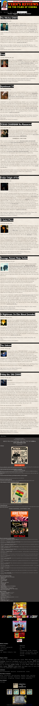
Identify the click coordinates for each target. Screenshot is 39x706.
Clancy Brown (6, 337)
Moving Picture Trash (17, 676)
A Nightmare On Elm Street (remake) (17, 314)
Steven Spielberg (27, 653)
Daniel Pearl (5, 170)
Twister (2, 598)
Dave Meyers (10, 45)
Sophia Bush (24, 46)
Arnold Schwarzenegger (23, 650)
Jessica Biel (10, 170)
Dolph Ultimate (23, 675)
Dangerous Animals (9, 551)
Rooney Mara (30, 337)
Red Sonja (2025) (3, 585)
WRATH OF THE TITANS (30, 265)
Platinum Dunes (9, 46)
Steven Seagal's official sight (30, 676)
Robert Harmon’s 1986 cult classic (19, 25)
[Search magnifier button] (26, 12)
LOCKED (20, 60)
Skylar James (3, 118)
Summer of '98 (30, 666)
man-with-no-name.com (3, 676)
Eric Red (19, 45)
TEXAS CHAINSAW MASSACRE (17, 142)
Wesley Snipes (22, 655)
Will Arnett (6, 308)
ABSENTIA (27, 199)
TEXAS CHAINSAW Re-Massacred (16, 124)
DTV (20, 647)
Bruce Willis (29, 650)
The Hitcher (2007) (9, 18)
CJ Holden (2, 546)
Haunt (1, 581)
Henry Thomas (31, 212)
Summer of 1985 (36, 666)
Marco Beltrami (20, 251)
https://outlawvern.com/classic (28, 704)
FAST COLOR (34, 196)
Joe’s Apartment (7, 567)
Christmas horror (9, 661)
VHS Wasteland (17, 678)
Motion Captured (10, 676)
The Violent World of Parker (21, 671)
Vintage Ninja (23, 678)
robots (20, 664)
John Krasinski (14, 251)
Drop (2, 54)
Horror (9, 49)
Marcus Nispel (23, 170)
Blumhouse (5, 78)
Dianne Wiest (24, 115)
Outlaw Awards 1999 (9, 647)
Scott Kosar (15, 171)
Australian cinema (17, 659)
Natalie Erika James (15, 116)
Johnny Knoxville (11, 306)
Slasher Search (17, 666)
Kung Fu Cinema (32, 675)
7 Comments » (15, 172)
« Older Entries (3, 436)
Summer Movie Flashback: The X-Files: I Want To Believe (9, 588)
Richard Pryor (23, 676)
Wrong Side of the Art (29, 678)
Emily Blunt (7, 251)
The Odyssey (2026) (3, 580)
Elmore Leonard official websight (5, 671)
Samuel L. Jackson (29, 664)
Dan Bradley (5, 306)
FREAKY (32, 63)
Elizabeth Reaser (18, 212)
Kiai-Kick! (27, 675)
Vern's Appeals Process (27, 171)
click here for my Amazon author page (19, 470)
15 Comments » (15, 369)
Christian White (17, 115)
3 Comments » (15, 215)
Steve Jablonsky (30, 46)
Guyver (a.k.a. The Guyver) (5, 582)
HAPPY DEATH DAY (25, 63)
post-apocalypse (7, 664)
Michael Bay (29, 170)
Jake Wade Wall (25, 45)
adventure (3, 659)
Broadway (12, 115)
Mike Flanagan (12, 213)
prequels (28, 116)
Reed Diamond (27, 80)
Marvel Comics (24, 662)
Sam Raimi (23, 664)
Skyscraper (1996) (3, 583)
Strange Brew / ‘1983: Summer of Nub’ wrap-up (13, 541)
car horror (5, 45)
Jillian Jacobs (8, 80)
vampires (15, 667)
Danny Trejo (20, 661)
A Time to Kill (8, 555)
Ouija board (17, 213)
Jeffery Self (2, 80)
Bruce (26, 659)
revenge (17, 664)
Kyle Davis (31, 45)
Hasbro (26, 212)
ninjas (31, 306)
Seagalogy (5, 666)
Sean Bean (19, 46)
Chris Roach (17, 78)
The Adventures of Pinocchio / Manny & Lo (13, 539)
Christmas (2, 661)
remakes (14, 46)
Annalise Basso (6, 212)
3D (0, 659)
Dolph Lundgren (29, 661)
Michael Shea (14, 80)
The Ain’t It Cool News (3, 678)
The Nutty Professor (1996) (4, 600)
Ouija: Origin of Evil (9, 177)
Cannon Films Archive (7, 675)
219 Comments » (15, 340)
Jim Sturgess (29, 115)
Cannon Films (37, 659)
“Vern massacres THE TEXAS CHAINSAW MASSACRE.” (17, 151)
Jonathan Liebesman (20, 306)
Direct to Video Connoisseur (16, 675)
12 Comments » (15, 81)
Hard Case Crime (13, 671)
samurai (35, 664)
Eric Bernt (15, 45)
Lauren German (17, 170)
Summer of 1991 (3, 667)
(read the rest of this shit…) (22, 42)
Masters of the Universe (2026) (5, 589)
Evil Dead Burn (3, 594)
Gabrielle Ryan (32, 78)
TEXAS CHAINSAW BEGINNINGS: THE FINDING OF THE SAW (22, 266)
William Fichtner (11, 308)
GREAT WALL (15, 230)
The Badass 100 (3, 647)
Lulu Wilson (5, 213)
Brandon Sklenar (11, 78)
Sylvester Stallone (34, 653)
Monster (9, 253)
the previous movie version (27, 295)
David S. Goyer (6, 368)
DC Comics (24, 661)
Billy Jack (1, 675)
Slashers (23, 647)
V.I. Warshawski (3, 584)
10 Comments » (18, 49)
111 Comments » (15, 432)
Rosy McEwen (34, 116)
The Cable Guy (3, 599)
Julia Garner (35, 115)
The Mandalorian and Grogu (5, 593)
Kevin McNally (3, 116)
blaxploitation (22, 659)
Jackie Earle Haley (13, 337)
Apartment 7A (7, 86)
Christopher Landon (25, 78)
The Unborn (5, 345)
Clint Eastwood (34, 650)
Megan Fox (27, 306)
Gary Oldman (12, 368)
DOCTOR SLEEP (15, 203)
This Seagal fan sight (11, 678)
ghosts (23, 212)
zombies (23, 667)
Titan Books (28, 671)
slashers (20, 171)
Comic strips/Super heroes (9, 309)
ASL (4, 251)
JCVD (21, 662)
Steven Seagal (22, 653)
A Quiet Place (6, 220)
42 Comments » (19, 253)
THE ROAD (29, 234)
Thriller (13, 49)
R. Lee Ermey (6, 171)
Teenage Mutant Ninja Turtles (14, 258)
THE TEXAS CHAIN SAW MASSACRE (27, 141)
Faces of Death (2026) (8, 558)
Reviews (6, 49)
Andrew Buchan (6, 115)
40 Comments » (23, 309)
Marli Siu (9, 116)
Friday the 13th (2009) (10, 374)
